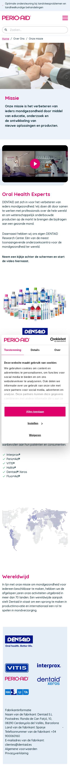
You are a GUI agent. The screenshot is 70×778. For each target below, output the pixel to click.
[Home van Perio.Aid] (16, 18)
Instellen (33, 423)
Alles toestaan (35, 411)
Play (35, 164)
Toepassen (6, 29)
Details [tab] (35, 349)
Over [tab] (57, 349)
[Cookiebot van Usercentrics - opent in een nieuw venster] (50, 340)
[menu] (65, 18)
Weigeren (35, 434)
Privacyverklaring (16, 753)
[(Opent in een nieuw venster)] (19, 641)
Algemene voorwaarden (21, 749)
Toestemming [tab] (12, 349)
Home (5, 38)
